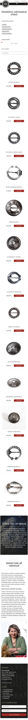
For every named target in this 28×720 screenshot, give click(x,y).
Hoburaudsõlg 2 (14, 466)
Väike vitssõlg (14, 327)
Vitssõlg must (14, 82)
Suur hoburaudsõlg (14, 187)
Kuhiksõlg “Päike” (14, 257)
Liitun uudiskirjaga (14, 714)
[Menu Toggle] (17, 3)
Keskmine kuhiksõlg (14, 396)
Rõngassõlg (14, 222)
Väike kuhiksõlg (14, 431)
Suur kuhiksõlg (14, 362)
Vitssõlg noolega (14, 292)
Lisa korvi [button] (19, 86)
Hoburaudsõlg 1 (14, 501)
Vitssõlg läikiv (14, 117)
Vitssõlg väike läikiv (14, 152)
